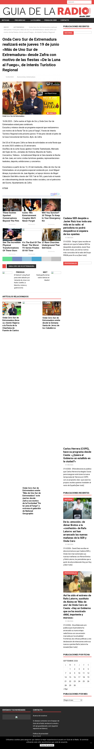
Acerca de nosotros (40, 716)
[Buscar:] (79, 2)
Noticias (5, 20)
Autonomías (21, 77)
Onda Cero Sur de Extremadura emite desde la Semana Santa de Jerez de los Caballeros (51, 323)
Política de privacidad (40, 734)
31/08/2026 (69, 237)
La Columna (36, 20)
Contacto (64, 20)
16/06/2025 (10, 77)
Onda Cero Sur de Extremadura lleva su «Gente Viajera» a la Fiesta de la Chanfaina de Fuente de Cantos (11, 324)
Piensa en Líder (50, 20)
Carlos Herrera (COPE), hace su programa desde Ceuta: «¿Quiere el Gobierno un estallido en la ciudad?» (77, 455)
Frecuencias (20, 20)
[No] (91, 743)
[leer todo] (83, 255)
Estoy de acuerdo (47, 745)
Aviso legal (37, 736)
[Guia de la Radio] (47, 17)
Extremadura (30, 77)
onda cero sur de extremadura (21, 266)
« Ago (65, 689)
